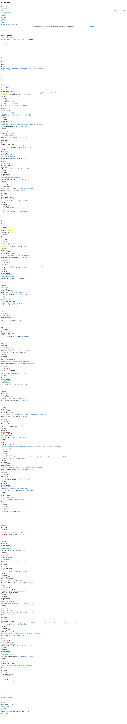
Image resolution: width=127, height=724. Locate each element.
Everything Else (27, 147)
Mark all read (17, 39)
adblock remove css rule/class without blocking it (13, 146)
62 (1, 220)
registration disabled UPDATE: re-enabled (12, 533)
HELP (25, 126)
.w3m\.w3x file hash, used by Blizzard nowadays (13, 292)
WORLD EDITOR (27, 400)
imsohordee (5, 278)
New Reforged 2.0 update (8, 135)
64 (1, 223)
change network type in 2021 (8, 372)
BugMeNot (5, 94)
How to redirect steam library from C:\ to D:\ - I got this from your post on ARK (21, 478)
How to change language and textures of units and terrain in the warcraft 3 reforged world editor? (26, 266)
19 (1, 79)
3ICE (4, 70)
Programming (25, 336)
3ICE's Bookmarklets (6, 559)
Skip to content (4, 7)
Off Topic (26, 70)
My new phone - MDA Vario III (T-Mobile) (11, 303)
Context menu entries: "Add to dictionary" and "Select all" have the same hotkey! (22, 467)
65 (1, 225)
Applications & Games (28, 116)
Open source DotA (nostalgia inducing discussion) (14, 398)
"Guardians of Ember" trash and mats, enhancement (14, 591)
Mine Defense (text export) (8, 601)
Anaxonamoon (6, 169)
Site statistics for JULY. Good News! (10, 177)
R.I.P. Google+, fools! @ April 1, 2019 (10, 644)
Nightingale (6, 294)
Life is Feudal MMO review (8, 654)
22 (1, 84)
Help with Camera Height (7, 276)
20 (1, 80)
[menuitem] (4, 10)
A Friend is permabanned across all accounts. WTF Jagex (16, 351)
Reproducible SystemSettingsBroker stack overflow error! (16, 361)
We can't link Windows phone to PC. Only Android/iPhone (16, 425)
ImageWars (4, 510)
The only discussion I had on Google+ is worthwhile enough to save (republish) (21, 633)
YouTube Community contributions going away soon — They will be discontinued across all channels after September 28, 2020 (34, 457)
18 (1, 77)
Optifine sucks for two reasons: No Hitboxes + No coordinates (17, 612)
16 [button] (1, 57)
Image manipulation (6, 382)
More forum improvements (8, 319)
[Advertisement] (63, 30)
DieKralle (4, 126)
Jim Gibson (4, 570)
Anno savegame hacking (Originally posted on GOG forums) (16, 665)
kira (3, 480)
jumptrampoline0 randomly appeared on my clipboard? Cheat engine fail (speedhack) (23, 414)
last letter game (5, 209)
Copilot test (4, 167)
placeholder (4, 234)
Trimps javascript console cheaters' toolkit (12, 580)
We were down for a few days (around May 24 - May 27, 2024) (17, 188)
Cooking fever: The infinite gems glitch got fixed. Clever (15, 488)
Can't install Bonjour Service (8, 156)
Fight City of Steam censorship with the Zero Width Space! (16, 114)
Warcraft (25, 105)
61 (1, 218)
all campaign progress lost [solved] (10, 103)
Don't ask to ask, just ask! (7, 199)
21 (1, 82)
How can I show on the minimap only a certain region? (15, 255)
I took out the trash (6, 548)
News (24, 179)
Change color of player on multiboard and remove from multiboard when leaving (22, 125)
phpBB (9, 711)
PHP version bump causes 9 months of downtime (14, 499)
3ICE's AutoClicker (6, 335)
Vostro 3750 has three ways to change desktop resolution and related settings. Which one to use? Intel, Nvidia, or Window (32, 93)
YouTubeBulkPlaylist (6, 435)
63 (1, 222)
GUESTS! (23, 550)
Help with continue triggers (8, 245)
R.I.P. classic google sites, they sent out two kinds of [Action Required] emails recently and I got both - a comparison (31, 446)
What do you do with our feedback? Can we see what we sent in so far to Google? (22, 68)
